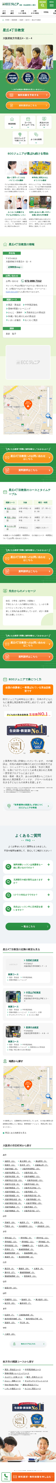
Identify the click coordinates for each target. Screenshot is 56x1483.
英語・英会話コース (13, 1370)
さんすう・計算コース (14, 1377)
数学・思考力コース (35, 1377)
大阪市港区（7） (31, 1207)
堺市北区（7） (10, 1238)
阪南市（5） (27, 1300)
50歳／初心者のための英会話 (23, 316)
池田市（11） (10, 1161)
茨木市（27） (25, 1165)
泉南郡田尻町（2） (12, 1253)
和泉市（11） (10, 1165)
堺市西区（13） (11, 1242)
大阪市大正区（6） (12, 1184)
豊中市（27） (10, 1272)
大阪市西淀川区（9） (32, 1196)
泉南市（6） (10, 1257)
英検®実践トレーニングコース (17, 1373)
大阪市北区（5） (31, 1173)
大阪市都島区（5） (12, 1211)
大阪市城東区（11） (32, 1176)
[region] (28, 13)
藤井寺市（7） (26, 1303)
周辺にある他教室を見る (15, 1133)
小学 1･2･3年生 (22, 12)
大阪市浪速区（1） (12, 1192)
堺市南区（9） (44, 1242)
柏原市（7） (25, 1222)
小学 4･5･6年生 (35, 12)
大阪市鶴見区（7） (12, 1188)
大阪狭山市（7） (41, 1165)
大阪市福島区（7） (12, 1207)
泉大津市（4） (26, 1161)
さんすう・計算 (36, 1012)
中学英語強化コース (33, 1370)
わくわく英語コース (33, 1389)
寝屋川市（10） (11, 1288)
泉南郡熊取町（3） (26, 1249)
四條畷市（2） (28, 1246)
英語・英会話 (15, 305)
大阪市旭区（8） (11, 1169)
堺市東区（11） (28, 1242)
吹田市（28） (43, 1246)
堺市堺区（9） (26, 1238)
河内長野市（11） (26, 1226)
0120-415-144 (11, 292)
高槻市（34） (24, 1269)
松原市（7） (10, 1315)
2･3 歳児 (4, 12)
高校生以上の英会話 (36, 312)
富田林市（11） (30, 1276)
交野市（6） (39, 1222)
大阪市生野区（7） (12, 1173)
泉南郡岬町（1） (31, 1253)
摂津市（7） (10, 1249)
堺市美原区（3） (11, 1246)
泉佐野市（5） (41, 1161)
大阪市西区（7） (31, 1192)
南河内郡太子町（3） (34, 1319)
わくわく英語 (32, 320)
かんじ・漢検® (16, 312)
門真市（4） (10, 1226)
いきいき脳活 (15, 320)
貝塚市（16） (10, 1222)
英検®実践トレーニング (20, 308)
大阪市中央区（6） (31, 1184)
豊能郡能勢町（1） (12, 1276)
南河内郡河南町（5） (13, 1319)
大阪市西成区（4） (12, 1196)
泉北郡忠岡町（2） (26, 1257)
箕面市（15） (10, 1323)
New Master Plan (12, 1385)
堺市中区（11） (42, 1238)
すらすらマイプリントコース (36, 1381)
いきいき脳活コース (13, 1389)
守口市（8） (25, 1323)
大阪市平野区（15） (34, 1203)
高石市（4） (10, 1269)
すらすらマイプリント (18, 1015)
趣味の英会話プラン (31, 1385)
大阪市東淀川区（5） (13, 1203)
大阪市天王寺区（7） (32, 1188)
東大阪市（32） (42, 1300)
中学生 (46, 12)
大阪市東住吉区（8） (13, 1199)
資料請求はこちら (28, 470)
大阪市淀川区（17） (32, 1211)
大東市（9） (39, 1269)
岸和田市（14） (43, 1226)
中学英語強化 (32, 305)
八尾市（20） (10, 1334)
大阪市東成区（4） (33, 1199)
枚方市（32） (10, 1303)
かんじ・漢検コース (13, 1381)
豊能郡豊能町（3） (27, 1272)
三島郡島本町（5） (26, 1315)
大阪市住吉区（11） (35, 1180)
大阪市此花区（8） (12, 1176)
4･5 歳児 (12, 12)
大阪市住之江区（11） (14, 1180)
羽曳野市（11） (11, 1300)
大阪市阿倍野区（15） (31, 1169)
